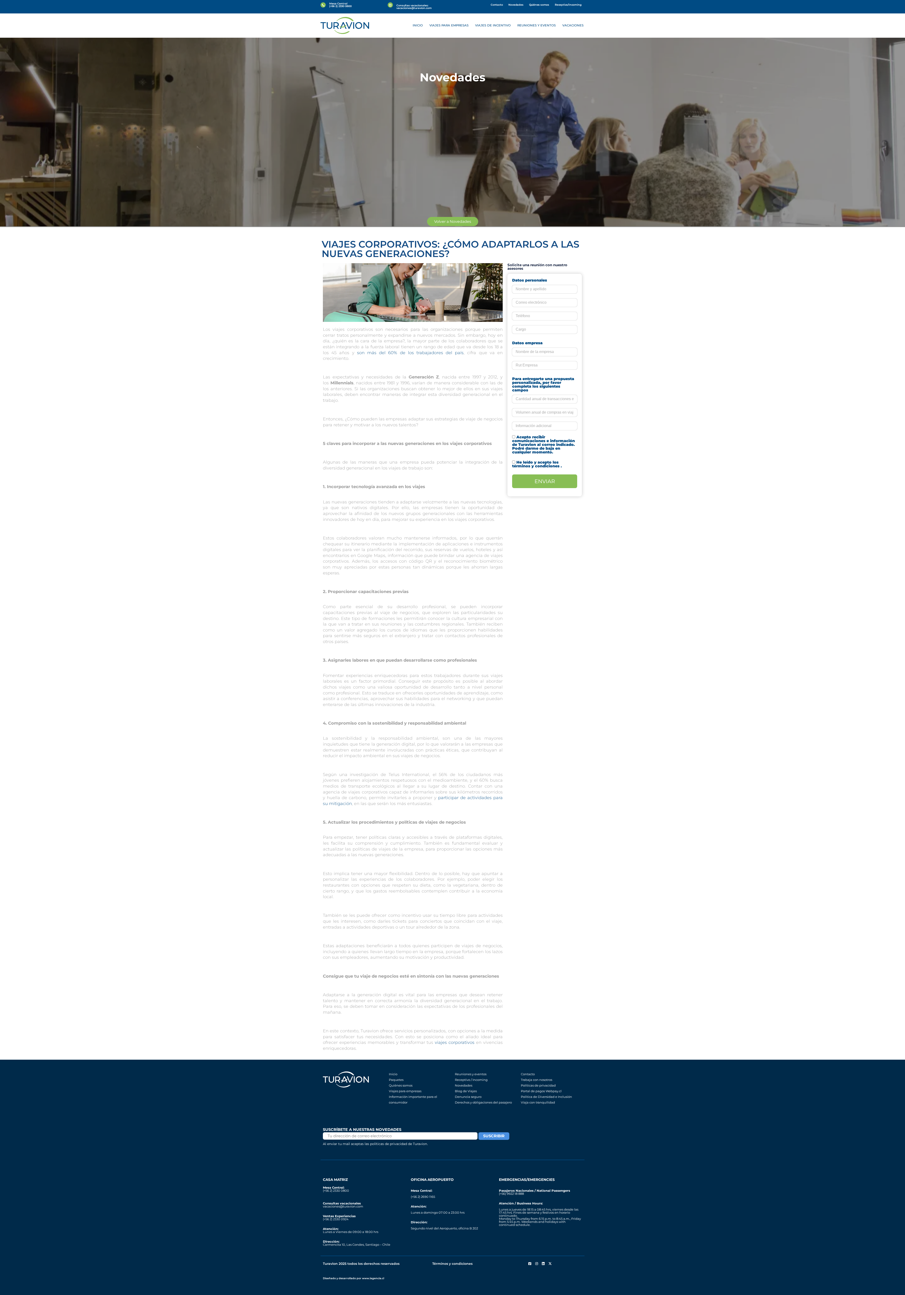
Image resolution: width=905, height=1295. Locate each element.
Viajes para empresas (449, 25)
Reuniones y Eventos (536, 25)
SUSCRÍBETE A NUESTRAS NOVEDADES (362, 1130)
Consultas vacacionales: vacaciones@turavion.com (414, 7)
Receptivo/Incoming (568, 4)
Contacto (497, 4)
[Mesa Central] (323, 5)
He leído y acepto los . (537, 464)
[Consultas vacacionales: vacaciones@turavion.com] (390, 5)
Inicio (418, 25)
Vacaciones (573, 25)
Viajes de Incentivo (493, 25)
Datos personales (529, 280)
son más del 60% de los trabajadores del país (410, 352)
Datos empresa (527, 343)
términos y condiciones (536, 466)
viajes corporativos (454, 1042)
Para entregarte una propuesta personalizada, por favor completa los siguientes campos (543, 384)
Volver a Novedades (452, 221)
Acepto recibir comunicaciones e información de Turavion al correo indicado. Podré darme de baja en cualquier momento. (543, 444)
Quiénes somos (539, 4)
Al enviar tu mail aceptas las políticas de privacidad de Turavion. (375, 1144)
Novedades (515, 4)
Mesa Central (338, 3)
